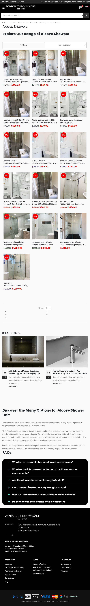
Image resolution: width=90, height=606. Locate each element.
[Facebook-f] (7, 535)
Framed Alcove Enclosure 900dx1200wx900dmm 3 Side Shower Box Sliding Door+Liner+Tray (72, 164)
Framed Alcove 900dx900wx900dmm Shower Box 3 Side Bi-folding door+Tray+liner (16, 164)
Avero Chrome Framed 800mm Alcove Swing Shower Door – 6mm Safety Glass (44, 81)
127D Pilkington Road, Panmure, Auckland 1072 (39, 524)
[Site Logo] (20, 8)
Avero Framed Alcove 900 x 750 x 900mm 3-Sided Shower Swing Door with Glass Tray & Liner (44, 124)
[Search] (86, 15)
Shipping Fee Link (39, 564)
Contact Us (9, 578)
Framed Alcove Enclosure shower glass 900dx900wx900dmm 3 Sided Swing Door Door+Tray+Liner (72, 124)
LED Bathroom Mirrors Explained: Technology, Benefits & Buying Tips (25, 372)
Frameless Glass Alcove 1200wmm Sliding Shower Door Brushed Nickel (73, 244)
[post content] (17, 63)
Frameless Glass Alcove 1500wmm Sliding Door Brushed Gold (14, 244)
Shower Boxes (23, 23)
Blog (6, 581)
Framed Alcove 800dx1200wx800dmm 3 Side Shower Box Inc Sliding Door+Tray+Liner (44, 164)
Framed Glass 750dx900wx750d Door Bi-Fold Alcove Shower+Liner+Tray (73, 81)
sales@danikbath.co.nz (28, 530)
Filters (24, 45)
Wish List (64, 571)
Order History (66, 567)
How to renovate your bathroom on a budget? (42, 568)
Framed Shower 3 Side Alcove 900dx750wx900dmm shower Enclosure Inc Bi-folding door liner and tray (16, 124)
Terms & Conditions (13, 571)
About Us (8, 564)
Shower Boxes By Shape (38, 23)
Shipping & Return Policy (14, 567)
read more (13, 386)
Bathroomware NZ (8, 23)
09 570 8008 (23, 527)
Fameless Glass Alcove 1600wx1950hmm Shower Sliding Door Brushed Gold (43, 244)
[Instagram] (12, 535)
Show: (41, 308)
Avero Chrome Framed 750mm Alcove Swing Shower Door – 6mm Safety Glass (16, 81)
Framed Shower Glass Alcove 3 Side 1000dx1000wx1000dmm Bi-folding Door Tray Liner (44, 204)
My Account (66, 564)
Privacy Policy (10, 574)
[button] (4, 8)
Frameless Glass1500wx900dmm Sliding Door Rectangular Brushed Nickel (16, 287)
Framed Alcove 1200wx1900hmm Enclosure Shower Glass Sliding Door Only (71, 205)
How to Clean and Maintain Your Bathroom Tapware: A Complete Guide (70, 372)
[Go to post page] (23, 351)
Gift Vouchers (38, 573)
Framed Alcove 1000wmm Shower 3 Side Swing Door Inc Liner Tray (16, 204)
